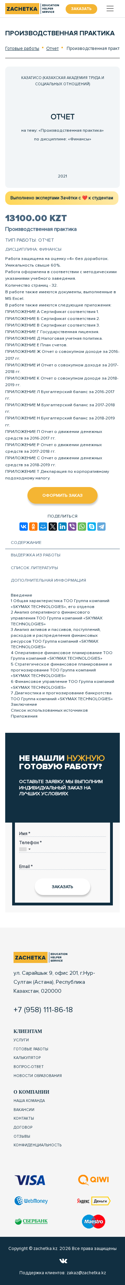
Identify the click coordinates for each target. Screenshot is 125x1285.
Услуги (21, 1040)
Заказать (81, 9)
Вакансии (24, 1110)
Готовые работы (22, 48)
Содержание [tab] (26, 542)
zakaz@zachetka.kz (86, 1273)
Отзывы (22, 1136)
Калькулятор (27, 1058)
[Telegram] (101, 526)
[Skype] (92, 526)
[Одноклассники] (33, 526)
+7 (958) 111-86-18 (43, 1010)
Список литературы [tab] (34, 568)
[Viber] (72, 526)
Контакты (24, 1118)
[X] (53, 526)
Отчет (52, 48)
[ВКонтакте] (23, 526)
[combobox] (25, 849)
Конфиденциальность (37, 1145)
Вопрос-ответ (29, 1067)
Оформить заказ (62, 495)
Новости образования (38, 1076)
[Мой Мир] (43, 526)
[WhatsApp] (82, 526)
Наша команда (29, 1101)
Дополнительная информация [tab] (48, 580)
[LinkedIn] (62, 526)
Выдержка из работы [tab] (35, 555)
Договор (23, 1127)
